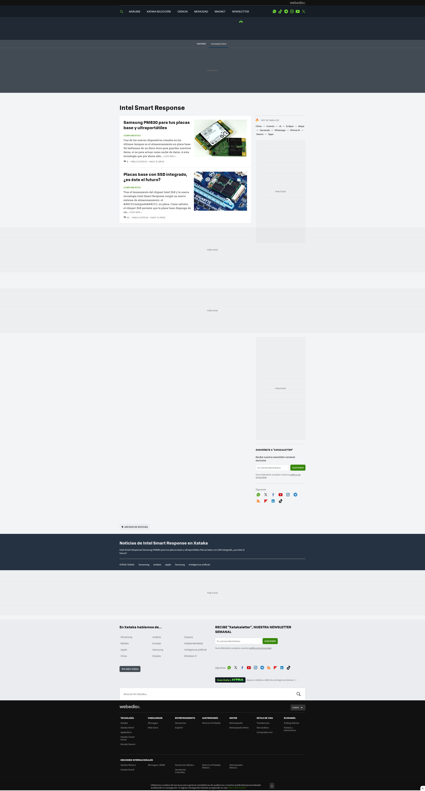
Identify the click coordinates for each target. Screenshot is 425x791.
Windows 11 (190, 656)
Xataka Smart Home (128, 738)
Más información (237, 787)
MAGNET (220, 11)
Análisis (157, 564)
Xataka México (128, 764)
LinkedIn (273, 500)
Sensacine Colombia (180, 771)
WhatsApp (274, 11)
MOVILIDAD (201, 11)
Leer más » (170, 156)
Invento (270, 126)
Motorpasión (236, 722)
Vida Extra (153, 727)
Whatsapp (280, 130)
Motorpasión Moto (239, 727)
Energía (156, 643)
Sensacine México (184, 764)
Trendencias (263, 722)
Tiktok (280, 11)
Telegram (286, 11)
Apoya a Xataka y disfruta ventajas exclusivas (270, 680)
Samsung (180, 564)
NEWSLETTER (240, 11)
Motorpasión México (236, 766)
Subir (295, 707)
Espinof (179, 727)
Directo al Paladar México (211, 766)
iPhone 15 (295, 130)
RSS (258, 500)
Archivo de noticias (136, 526)
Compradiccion (265, 732)
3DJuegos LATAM (156, 764)
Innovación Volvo (218, 43)
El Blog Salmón (291, 722)
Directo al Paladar (211, 722)
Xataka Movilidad (193, 643)
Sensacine (180, 722)
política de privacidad (260, 648)
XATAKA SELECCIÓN (159, 11)
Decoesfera (263, 727)
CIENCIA (182, 11)
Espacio (188, 637)
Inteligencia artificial (199, 564)
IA (280, 126)
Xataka (124, 722)
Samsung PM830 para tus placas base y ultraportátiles (157, 124)
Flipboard (265, 500)
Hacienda (265, 130)
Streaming (144, 564)
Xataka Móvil (127, 727)
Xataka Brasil (127, 769)
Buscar (299, 694)
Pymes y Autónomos (290, 729)
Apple (168, 564)
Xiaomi (259, 134)
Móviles (125, 643)
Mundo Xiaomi (128, 744)
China (259, 126)
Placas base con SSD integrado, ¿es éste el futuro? (155, 176)
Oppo (271, 134)
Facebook (273, 494)
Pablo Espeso (139, 161)
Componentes (132, 135)
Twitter (303, 11)
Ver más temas (130, 668)
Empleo (156, 656)
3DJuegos (153, 722)
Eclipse (290, 126)
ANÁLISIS (134, 11)
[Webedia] (297, 3)
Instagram (292, 11)
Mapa (301, 126)
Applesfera (126, 732)
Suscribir (298, 467)
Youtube (298, 11)
